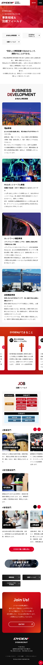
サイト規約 (21, 656)
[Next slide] (39, 347)
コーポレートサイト (11, 656)
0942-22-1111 (17, 651)
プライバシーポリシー (31, 656)
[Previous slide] (4, 347)
